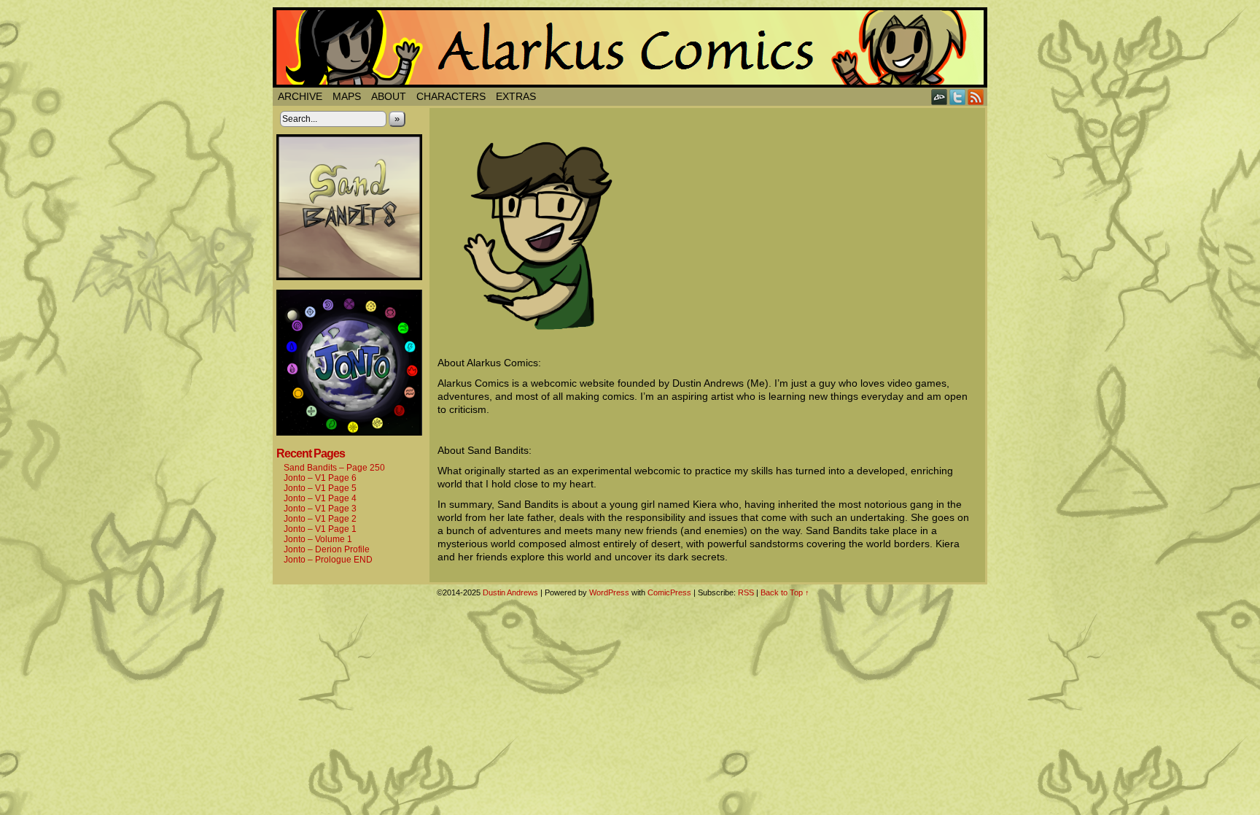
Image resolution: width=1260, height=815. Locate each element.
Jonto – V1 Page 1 (320, 529)
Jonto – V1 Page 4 (320, 498)
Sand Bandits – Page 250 (334, 468)
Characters (451, 96)
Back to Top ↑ (785, 592)
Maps (346, 96)
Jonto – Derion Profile (327, 549)
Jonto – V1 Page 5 (320, 488)
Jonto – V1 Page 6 (320, 478)
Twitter (958, 97)
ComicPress (669, 592)
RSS (976, 97)
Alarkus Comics (630, 47)
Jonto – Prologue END (328, 560)
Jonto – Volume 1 (318, 539)
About (388, 96)
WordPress (609, 592)
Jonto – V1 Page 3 (320, 508)
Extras (516, 96)
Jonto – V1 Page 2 (320, 519)
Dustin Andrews (510, 592)
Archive (300, 96)
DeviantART (939, 97)
